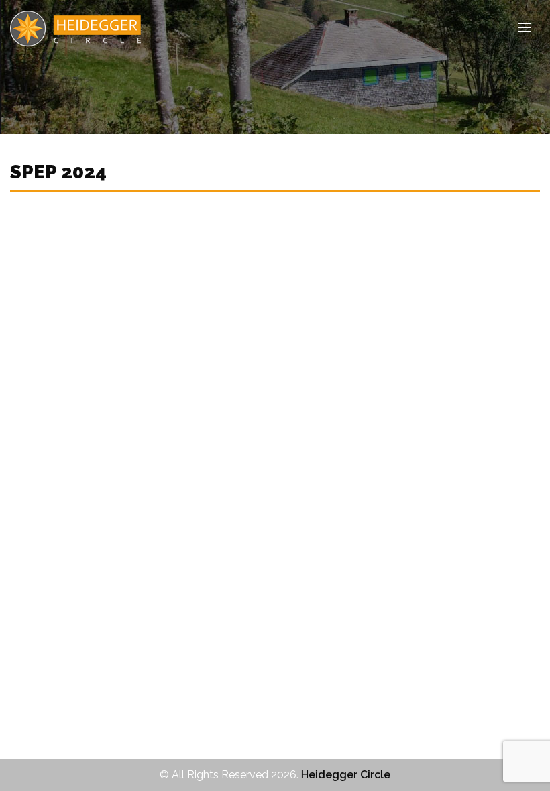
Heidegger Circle (345, 774)
